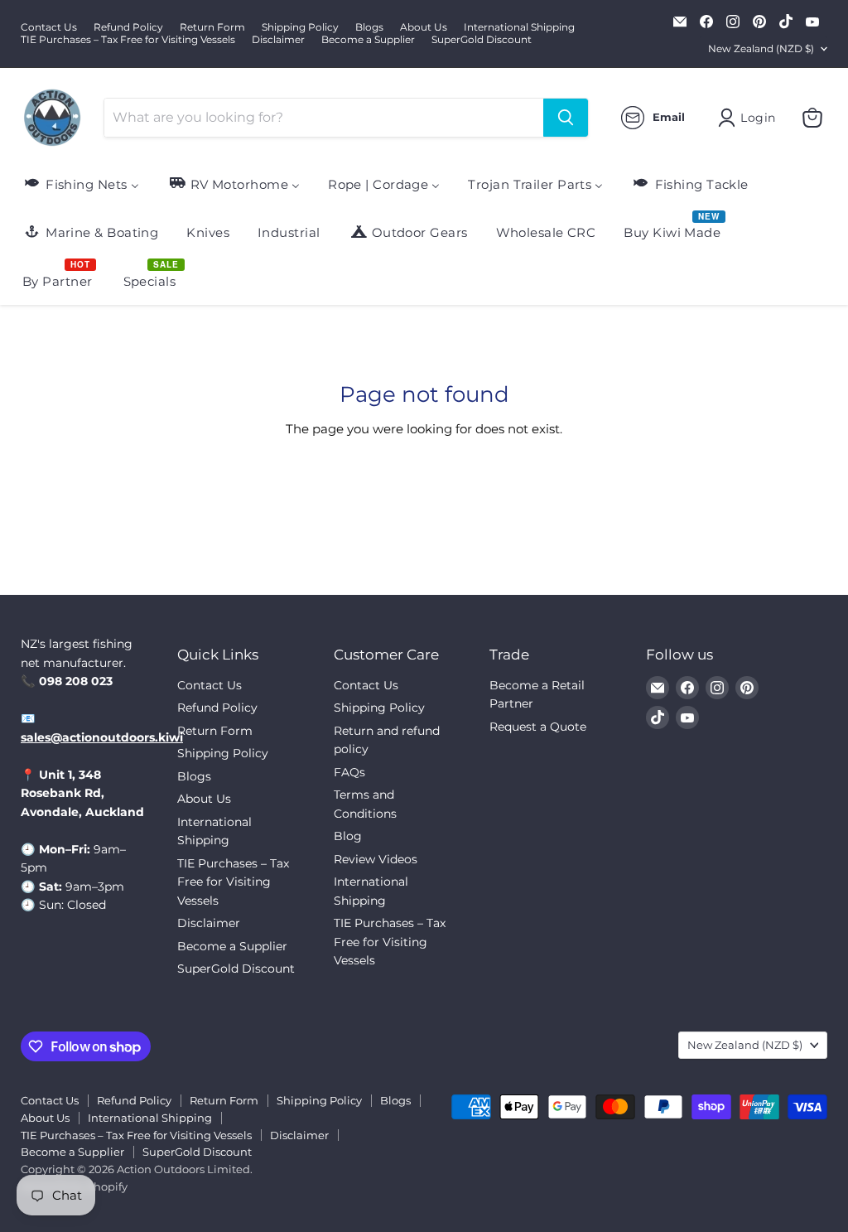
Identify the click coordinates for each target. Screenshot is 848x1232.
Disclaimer (278, 40)
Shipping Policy (300, 27)
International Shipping (519, 27)
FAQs (349, 772)
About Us (423, 27)
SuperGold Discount (481, 40)
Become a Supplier (368, 40)
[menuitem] (80, 183)
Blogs (369, 27)
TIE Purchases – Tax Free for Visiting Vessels (128, 40)
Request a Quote (537, 726)
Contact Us (49, 27)
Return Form (212, 27)
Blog (348, 836)
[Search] (565, 118)
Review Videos (375, 859)
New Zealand (761, 48)
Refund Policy (128, 27)
